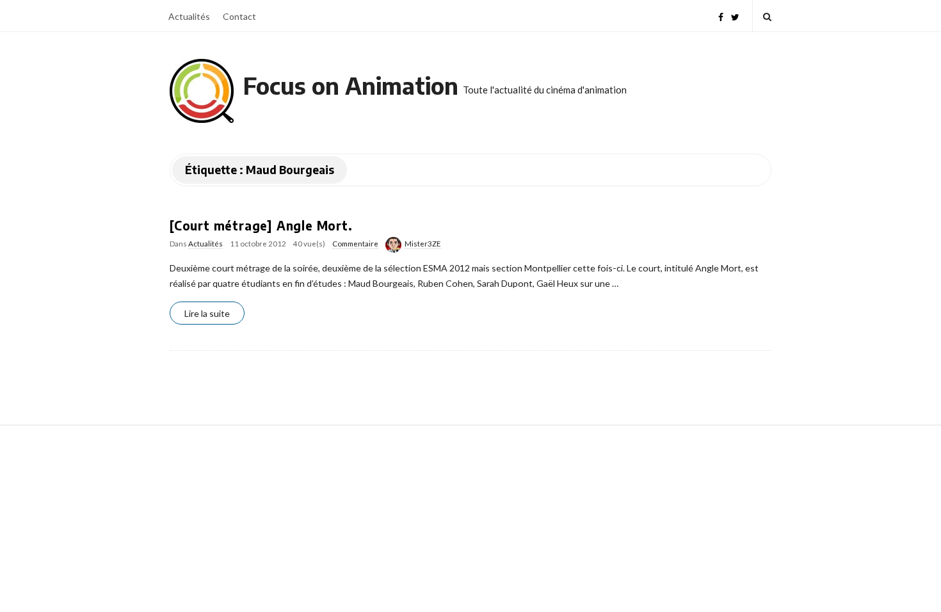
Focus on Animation (350, 85)
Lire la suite (207, 313)
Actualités (189, 16)
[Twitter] (735, 15)
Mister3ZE (423, 243)
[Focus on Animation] (202, 91)
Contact (239, 16)
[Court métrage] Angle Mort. (261, 225)
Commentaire (355, 243)
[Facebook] (720, 15)
